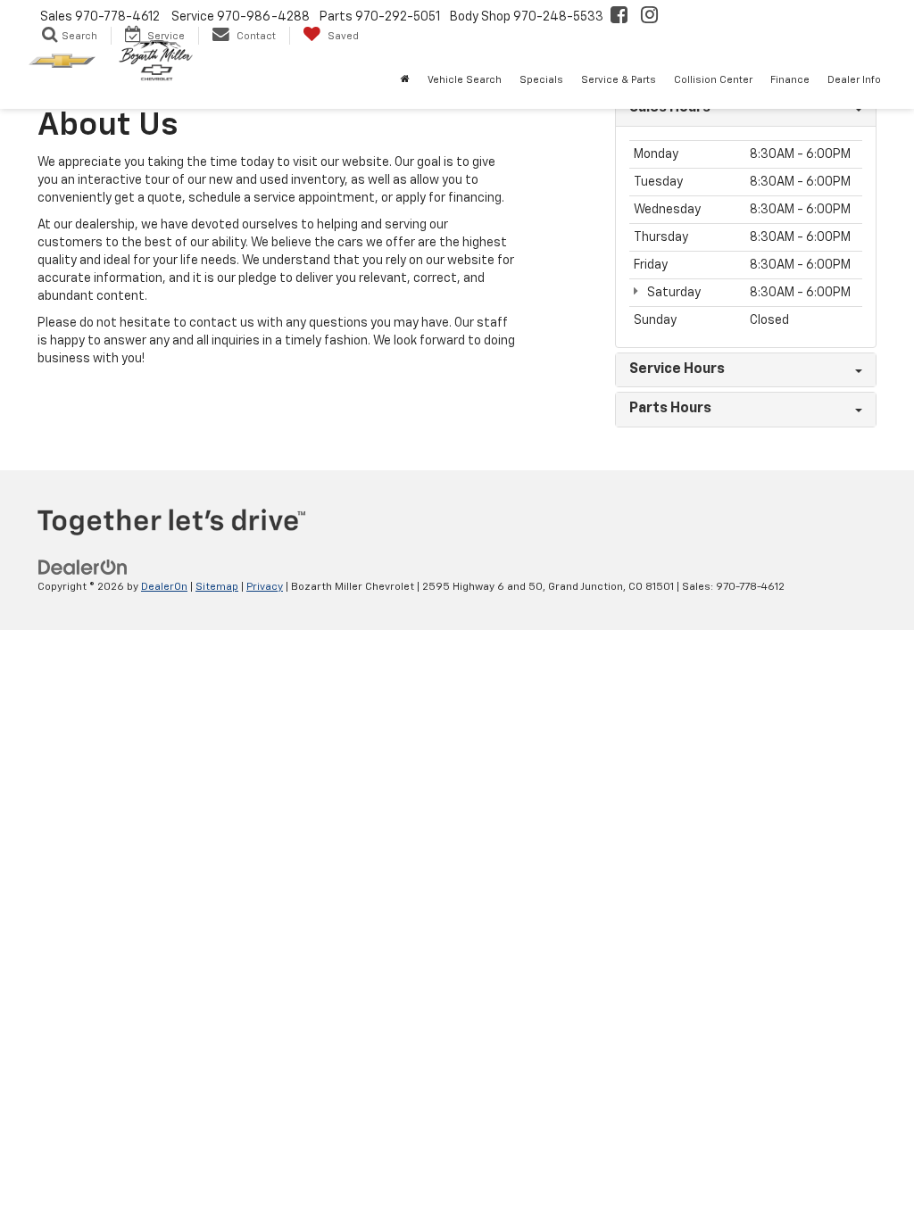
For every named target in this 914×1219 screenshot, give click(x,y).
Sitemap (216, 587)
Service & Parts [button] (618, 80)
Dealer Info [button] (854, 80)
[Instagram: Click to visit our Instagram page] (649, 17)
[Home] (405, 80)
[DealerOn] (83, 567)
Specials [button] (541, 80)
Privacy (264, 587)
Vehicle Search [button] (465, 80)
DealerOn (164, 587)
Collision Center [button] (713, 80)
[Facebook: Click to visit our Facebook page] (619, 17)
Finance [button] (790, 80)
